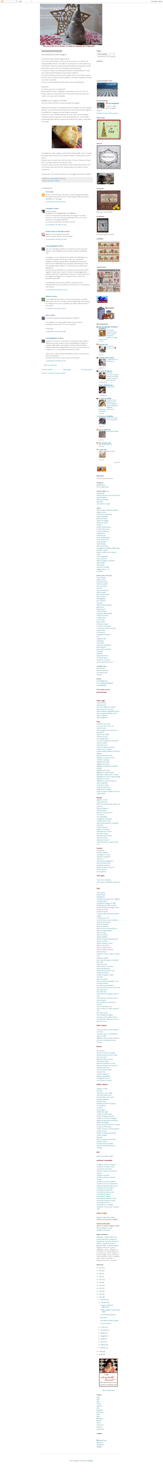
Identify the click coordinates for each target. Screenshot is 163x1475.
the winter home (102, 658)
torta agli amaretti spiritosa (105, 985)
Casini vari (100, 1425)
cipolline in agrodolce (103, 857)
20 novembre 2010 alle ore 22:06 (56, 290)
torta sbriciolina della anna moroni (107, 1019)
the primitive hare (102, 656)
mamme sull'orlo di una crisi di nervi (108, 495)
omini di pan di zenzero (104, 1080)
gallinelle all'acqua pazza (104, 812)
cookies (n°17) (101, 1072)
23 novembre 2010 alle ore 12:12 (56, 361)
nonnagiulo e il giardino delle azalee (108, 548)
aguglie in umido (102, 800)
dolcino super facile (103, 945)
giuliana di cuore (102, 518)
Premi (98, 1423)
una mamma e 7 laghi (103, 504)
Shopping (99, 1410)
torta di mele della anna (104, 1006)
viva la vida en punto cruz (105, 662)
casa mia (99, 588)
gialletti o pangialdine (103, 1076)
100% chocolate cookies (104, 1070)
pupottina (100, 502)
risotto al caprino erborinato (106, 747)
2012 (100, 1291)
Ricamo (99, 1421)
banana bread (101, 895)
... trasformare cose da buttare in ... (112, 360)
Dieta (98, 1397)
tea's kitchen (100, 565)
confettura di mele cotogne (105, 1188)
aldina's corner (101, 580)
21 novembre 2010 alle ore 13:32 (56, 308)
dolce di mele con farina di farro (107, 928)
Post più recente (47, 369)
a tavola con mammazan (104, 514)
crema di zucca (101, 728)
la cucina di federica (103, 531)
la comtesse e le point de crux (106, 628)
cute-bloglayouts (102, 681)
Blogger (90, 1461)
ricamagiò (100, 651)
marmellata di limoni (103, 1202)
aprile (103, 1339)
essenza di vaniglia (102, 521)
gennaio (103, 1348)
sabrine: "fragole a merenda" (106, 561)
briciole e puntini (102, 584)
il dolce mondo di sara (104, 527)
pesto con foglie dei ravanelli (106, 707)
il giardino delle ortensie (104, 613)
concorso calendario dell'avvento (106, 1306)
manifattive (100, 641)
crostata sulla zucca (103, 918)
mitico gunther (101, 542)
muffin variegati (102, 1135)
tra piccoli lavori (105, 1323)
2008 (101, 1354)
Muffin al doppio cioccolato (105, 1116)
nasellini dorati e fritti (103, 821)
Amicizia (99, 1406)
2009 (101, 1351)
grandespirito (101, 485)
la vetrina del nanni (103, 540)
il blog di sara (101, 609)
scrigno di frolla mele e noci (105, 970)
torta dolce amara (102, 1013)
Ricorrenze (100, 1412)
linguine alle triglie (103, 734)
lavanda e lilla (101, 630)
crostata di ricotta (102, 911)
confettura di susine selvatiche (106, 1181)
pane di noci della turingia (105, 1156)
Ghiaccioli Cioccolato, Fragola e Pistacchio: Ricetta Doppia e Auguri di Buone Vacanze (112, 376)
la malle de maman (102, 624)
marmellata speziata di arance (106, 1200)
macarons (100, 1108)
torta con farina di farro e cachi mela (108, 987)
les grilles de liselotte (104, 634)
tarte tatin (100, 977)
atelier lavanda (101, 592)
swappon (99, 653)
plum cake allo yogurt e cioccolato (107, 960)
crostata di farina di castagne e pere (108, 907)
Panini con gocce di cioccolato (106, 1139)
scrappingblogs (101, 685)
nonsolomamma (102, 497)
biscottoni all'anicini (103, 1068)
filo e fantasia (101, 601)
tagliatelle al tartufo (103, 779)
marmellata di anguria (103, 1194)
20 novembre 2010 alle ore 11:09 (56, 239)
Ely (47, 192)
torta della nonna (102, 990)
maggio (103, 1336)
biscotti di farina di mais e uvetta (107, 1055)
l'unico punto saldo (102, 499)
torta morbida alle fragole (105, 1015)
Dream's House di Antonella (55, 231)
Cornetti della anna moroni (105, 1097)
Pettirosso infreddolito (106, 416)
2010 (100, 1297)
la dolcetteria (101, 533)
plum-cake (100, 962)
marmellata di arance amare (105, 1192)
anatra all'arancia (102, 802)
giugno (103, 1333)
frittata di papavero (102, 808)
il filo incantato (101, 611)
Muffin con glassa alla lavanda (106, 1133)
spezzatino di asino (102, 833)
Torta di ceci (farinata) (104, 880)
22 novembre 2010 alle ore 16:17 (56, 331)
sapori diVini (101, 563)
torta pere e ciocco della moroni (107, 1017)
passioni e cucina (102, 550)
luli (97, 637)
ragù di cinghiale (102, 715)
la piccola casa (103, 344)
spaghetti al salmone (103, 764)
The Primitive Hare (105, 443)
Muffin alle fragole (102, 1122)
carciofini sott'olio (102, 852)
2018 (100, 1273)
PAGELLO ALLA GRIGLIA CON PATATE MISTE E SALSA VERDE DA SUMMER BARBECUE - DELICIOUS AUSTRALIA (108, 405)
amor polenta (101, 893)
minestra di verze (102, 736)
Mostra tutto (117, 462)
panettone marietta (102, 958)
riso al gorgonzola (102, 739)
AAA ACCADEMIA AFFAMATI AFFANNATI (108, 327)
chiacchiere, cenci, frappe (104, 1093)
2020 (101, 1268)
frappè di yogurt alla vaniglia (106, 1217)
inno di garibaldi (102, 817)
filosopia (99, 603)
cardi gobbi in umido (103, 855)
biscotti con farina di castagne (106, 1053)
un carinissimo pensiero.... (108, 1314)
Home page (67, 369)
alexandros (100, 1237)
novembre (104, 1302)
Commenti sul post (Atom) (56, 373)
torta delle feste (101, 992)
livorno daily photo (103, 487)
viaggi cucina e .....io (103, 569)
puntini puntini (101, 647)
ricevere (99, 674)
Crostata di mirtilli (102, 909)
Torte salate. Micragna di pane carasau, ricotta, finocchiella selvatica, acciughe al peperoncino (108, 334)
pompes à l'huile (102, 1141)
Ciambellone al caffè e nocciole (106, 905)
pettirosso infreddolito (104, 645)
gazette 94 (100, 607)
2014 (100, 1285)
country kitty (101, 668)
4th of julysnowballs (112, 431)
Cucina (99, 1404)
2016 (100, 1279)
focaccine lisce (101, 1101)
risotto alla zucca (102, 745)
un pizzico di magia (103, 567)
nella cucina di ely (102, 546)
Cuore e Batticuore (105, 430)
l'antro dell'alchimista (103, 537)
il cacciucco (100, 814)
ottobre (103, 1327)
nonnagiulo (49, 208)
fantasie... (99, 525)
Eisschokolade (110, 387)
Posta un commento (50, 365)
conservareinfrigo (102, 516)
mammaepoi (100, 493)
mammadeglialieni (51, 246)
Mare (98, 1414)
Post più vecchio (86, 369)
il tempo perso (101, 618)
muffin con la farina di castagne (107, 1118)
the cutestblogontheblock (105, 683)
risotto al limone (102, 743)
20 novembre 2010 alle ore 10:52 (56, 225)
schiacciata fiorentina (103, 968)
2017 (100, 1276)
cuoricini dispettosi (102, 1074)
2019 (100, 1270)
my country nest (102, 672)
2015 (100, 1282)
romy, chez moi (102, 559)
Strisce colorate (101, 869)
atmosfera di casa (102, 582)
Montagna (100, 1418)
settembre (104, 1330)
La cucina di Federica (105, 371)
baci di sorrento (101, 1057)
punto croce (100, 1429)
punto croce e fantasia (104, 649)
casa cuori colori (102, 586)
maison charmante (102, 670)
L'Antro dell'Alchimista (106, 385)
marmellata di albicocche (104, 1190)
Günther (48, 296)
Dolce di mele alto (102, 926)
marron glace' (101, 1110)
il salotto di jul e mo (103, 529)
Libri (98, 1408)
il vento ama (101, 620)
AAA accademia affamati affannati (107, 510)
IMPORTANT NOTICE (105, 444)
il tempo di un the (102, 615)
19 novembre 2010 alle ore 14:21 (56, 202)
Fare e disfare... (101, 596)
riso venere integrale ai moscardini (107, 741)
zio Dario (100, 571)
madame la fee (101, 639)
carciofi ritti (100, 850)
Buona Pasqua (110, 451)
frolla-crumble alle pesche (105, 949)
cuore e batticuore (102, 590)
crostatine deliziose (102, 1099)
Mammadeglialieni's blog (59, 8)
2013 (100, 1288)
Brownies (99, 1091)
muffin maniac (101, 544)
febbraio (103, 1345)
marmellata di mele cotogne (109, 1320)
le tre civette (101, 632)
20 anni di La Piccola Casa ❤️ (111, 347)
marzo (103, 1342)
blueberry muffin (102, 1089)
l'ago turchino (101, 622)
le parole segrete (112, 1245)
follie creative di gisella (104, 605)
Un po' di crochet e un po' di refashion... (112, 419)
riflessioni (57, 181)
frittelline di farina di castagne (106, 1103)
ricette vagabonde (102, 556)
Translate (112, 56)
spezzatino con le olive (104, 831)
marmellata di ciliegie (103, 1196)
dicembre (104, 1299)
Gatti (98, 1400)
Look (98, 1416)
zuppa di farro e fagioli (104, 789)
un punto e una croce (103, 660)
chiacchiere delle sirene (104, 1095)
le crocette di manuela (104, 626)
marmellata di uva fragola (105, 1205)
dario (47, 315)
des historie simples (103, 594)
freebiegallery (101, 599)
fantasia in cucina (102, 523)
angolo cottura (101, 512)
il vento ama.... (103, 449)
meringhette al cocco (103, 1078)
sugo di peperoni (102, 717)
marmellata (51, 181)
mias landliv (100, 643)
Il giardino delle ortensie (106, 358)
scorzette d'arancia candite (105, 1143)
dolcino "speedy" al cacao (104, 1228)
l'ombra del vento (108, 1243)
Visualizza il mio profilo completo (107, 113)
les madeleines (101, 1105)
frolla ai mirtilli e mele (104, 947)
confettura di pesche (103, 1175)
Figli (98, 1402)
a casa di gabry (101, 577)
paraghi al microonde (103, 1230)
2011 (100, 1294)
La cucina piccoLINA (105, 398)
